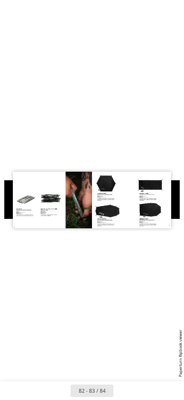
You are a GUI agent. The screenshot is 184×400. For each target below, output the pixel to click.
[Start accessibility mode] (49, 9)
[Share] (153, 9)
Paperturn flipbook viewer (180, 353)
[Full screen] (172, 9)
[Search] (30, 9)
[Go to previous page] (61, 390)
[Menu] (12, 9)
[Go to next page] (122, 390)
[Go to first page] (42, 390)
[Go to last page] (141, 390)
